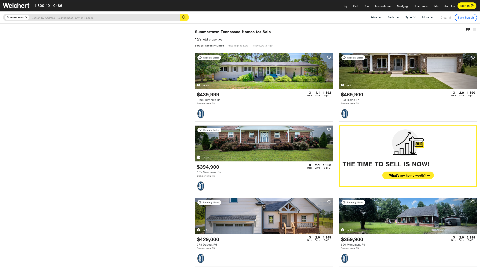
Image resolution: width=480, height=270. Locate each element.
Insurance (421, 6)
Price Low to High (263, 45)
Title (436, 6)
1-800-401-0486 (48, 5)
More (425, 17)
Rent (367, 6)
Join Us (450, 6)
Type (409, 17)
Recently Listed (214, 45)
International (383, 6)
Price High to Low (238, 45)
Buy (345, 6)
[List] (474, 29)
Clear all (446, 18)
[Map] (468, 29)
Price (373, 17)
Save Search (466, 18)
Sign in (465, 6)
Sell (355, 6)
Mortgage (403, 6)
